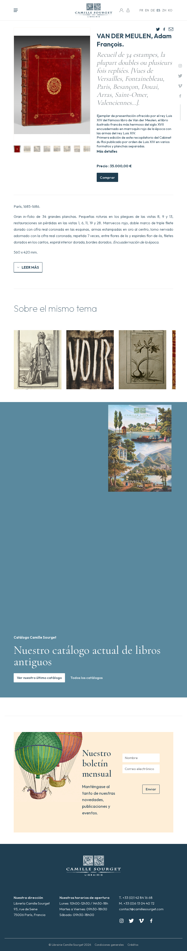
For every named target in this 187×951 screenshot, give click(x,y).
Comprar (107, 177)
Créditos (132, 944)
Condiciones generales (109, 944)
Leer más (30, 267)
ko (170, 10)
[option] (38, 359)
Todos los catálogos (86, 677)
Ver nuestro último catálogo (39, 677)
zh (164, 10)
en (147, 10)
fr (141, 10)
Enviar (151, 789)
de (153, 10)
